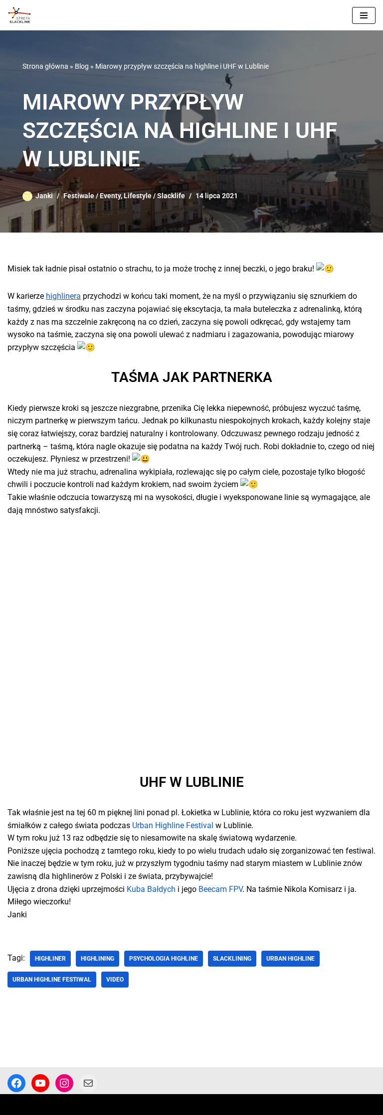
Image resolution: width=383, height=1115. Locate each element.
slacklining (232, 958)
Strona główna (45, 66)
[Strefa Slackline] (21, 15)
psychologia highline (163, 958)
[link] (172, 825)
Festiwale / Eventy (92, 196)
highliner (50, 958)
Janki (44, 196)
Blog (82, 66)
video (115, 979)
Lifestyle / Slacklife (154, 196)
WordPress (93, 1104)
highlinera (63, 296)
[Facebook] (16, 1083)
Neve (16, 1104)
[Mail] (88, 1083)
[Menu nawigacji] (364, 15)
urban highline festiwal (51, 979)
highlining (97, 958)
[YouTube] (40, 1083)
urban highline (290, 958)
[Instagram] (64, 1083)
